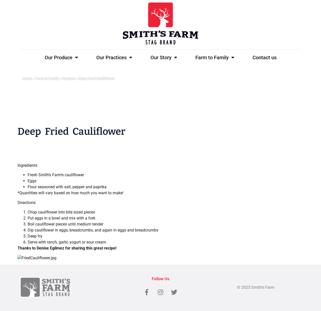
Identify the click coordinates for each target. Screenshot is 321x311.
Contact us (265, 57)
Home (27, 78)
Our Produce (58, 57)
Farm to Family (212, 57)
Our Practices (111, 57)
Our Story (161, 57)
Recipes (68, 78)
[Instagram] (160, 292)
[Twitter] (174, 292)
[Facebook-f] (146, 292)
